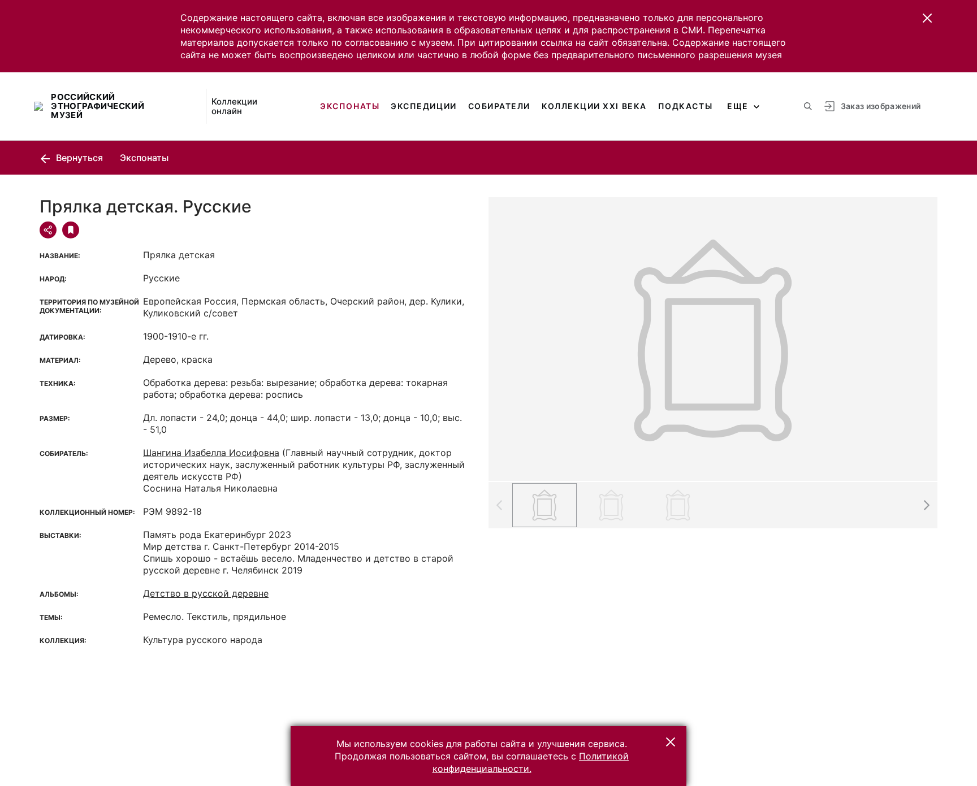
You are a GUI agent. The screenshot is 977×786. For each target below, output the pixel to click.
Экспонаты (349, 106)
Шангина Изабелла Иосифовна (211, 452)
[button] (927, 18)
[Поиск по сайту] (808, 106)
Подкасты (685, 106)
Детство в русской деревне (206, 593)
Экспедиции (423, 106)
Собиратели (499, 106)
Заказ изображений (881, 106)
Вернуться (78, 157)
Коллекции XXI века (594, 106)
